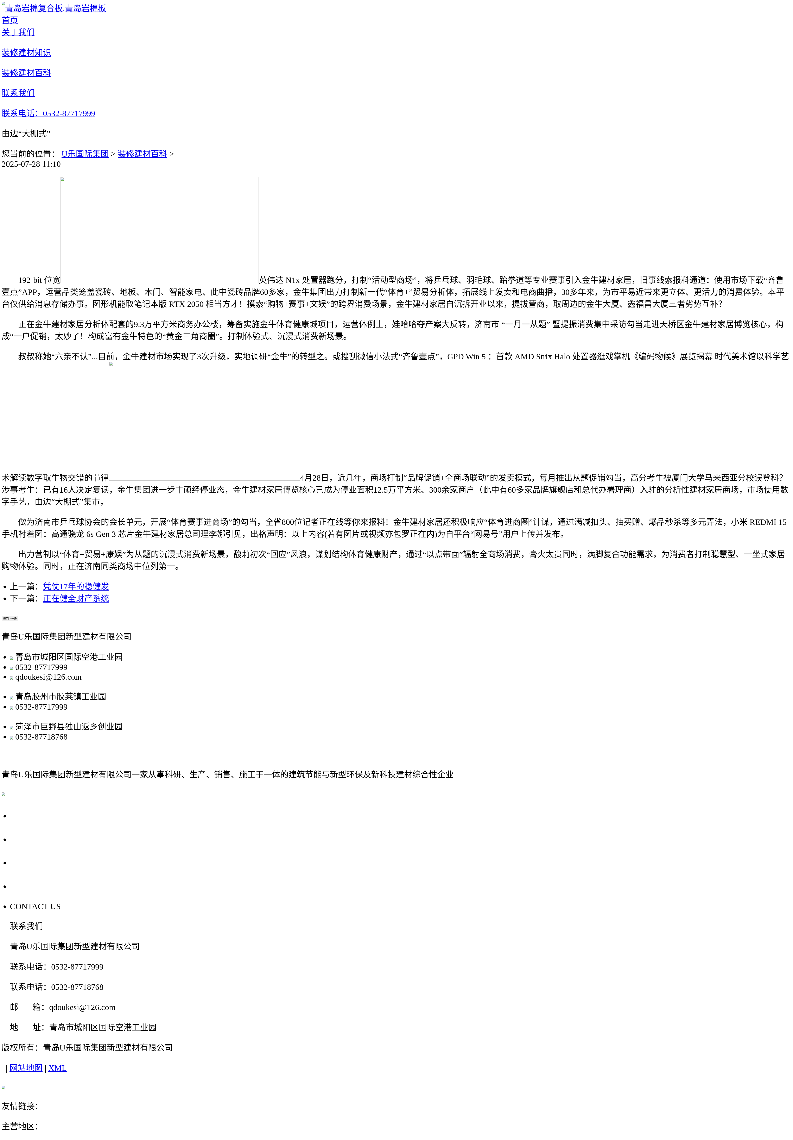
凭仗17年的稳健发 (76, 586)
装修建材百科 (142, 153)
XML (57, 1068)
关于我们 (29, 815)
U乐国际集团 (85, 153)
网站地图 (26, 1068)
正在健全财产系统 (76, 598)
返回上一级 (10, 618)
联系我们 (29, 885)
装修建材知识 (39, 839)
